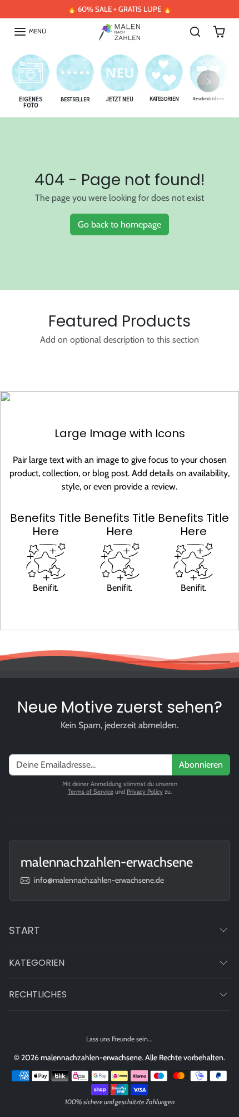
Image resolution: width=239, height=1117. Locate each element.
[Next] (208, 81)
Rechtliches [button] (38, 994)
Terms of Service (90, 791)
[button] (30, 32)
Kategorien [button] (36, 962)
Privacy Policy (145, 791)
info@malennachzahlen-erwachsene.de (99, 880)
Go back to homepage (119, 224)
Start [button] (24, 930)
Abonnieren (201, 764)
